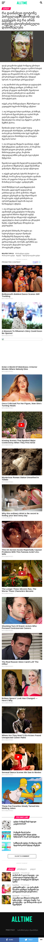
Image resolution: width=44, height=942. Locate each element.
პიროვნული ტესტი (22, 253)
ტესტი (19, 255)
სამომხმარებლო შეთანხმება (27, 930)
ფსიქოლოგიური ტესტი (31, 255)
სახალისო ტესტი (9, 255)
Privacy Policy (10, 930)
